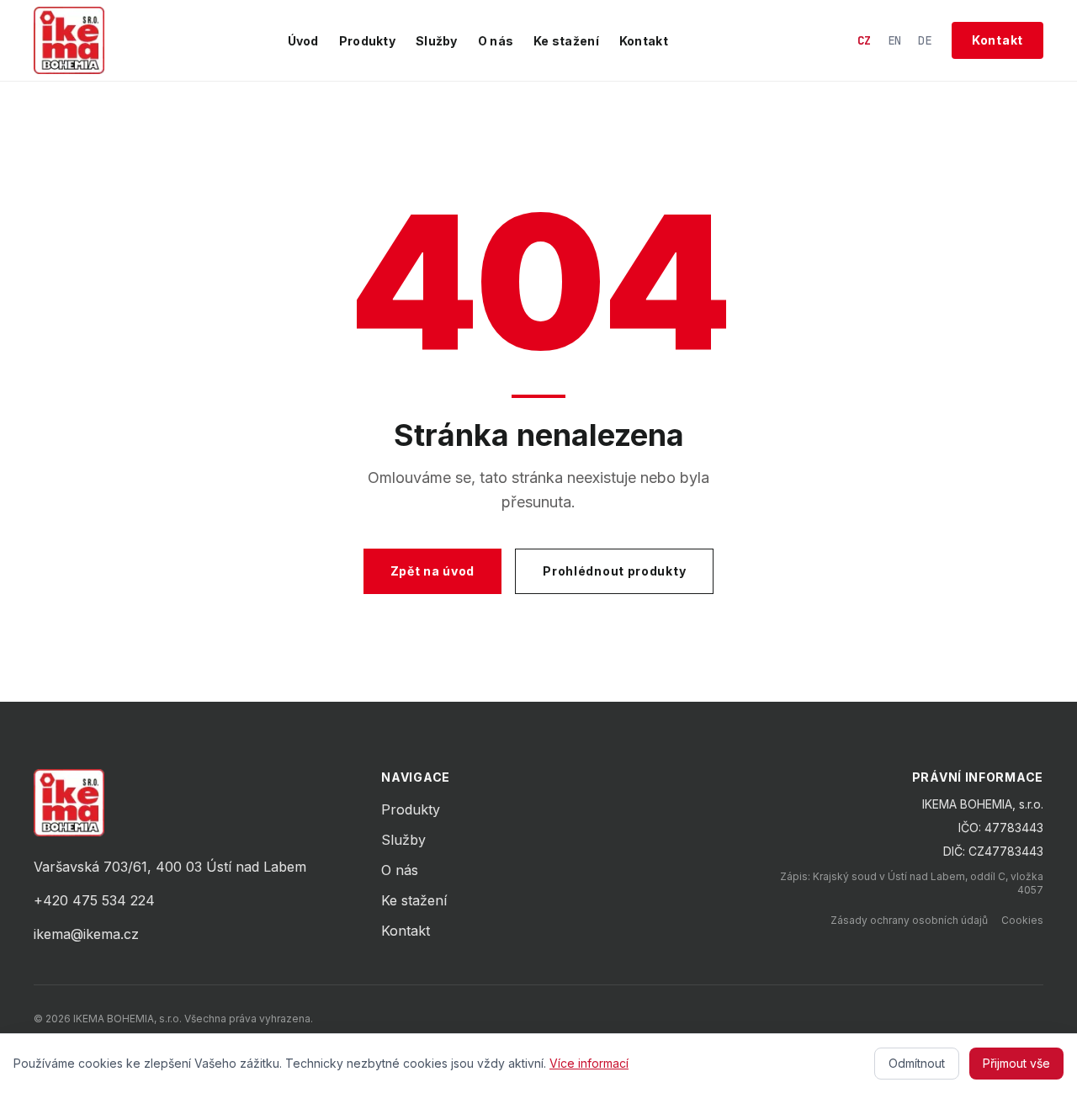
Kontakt (643, 41)
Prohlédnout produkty (614, 571)
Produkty (367, 41)
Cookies (1022, 920)
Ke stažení (566, 41)
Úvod (303, 41)
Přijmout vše (1016, 1063)
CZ (864, 40)
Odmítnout (917, 1063)
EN (894, 40)
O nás (495, 41)
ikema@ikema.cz (86, 934)
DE (924, 40)
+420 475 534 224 (94, 900)
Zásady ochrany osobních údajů (909, 920)
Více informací (589, 1063)
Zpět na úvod (432, 571)
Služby (437, 41)
